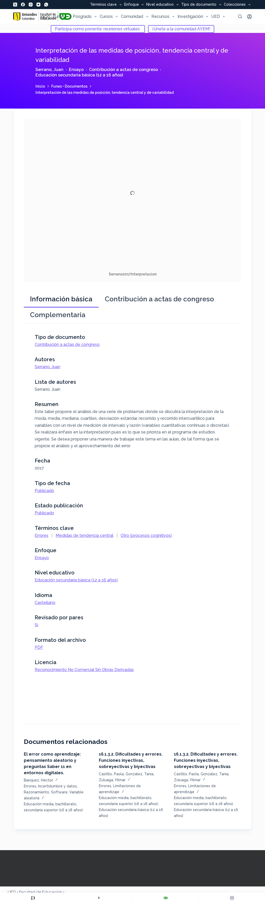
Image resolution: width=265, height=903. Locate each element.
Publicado (44, 490)
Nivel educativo (160, 4)
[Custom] (33, 897)
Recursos (160, 16)
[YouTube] (38, 4)
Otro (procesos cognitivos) (146, 535)
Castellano (45, 602)
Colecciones (235, 4)
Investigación (190, 16)
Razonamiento (36, 792)
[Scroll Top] (232, 897)
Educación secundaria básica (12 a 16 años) (79, 75)
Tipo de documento (198, 4)
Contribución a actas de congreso (123, 69)
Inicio (45, 16)
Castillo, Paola (111, 774)
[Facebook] (23, 4)
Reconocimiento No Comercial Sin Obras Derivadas (84, 669)
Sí (36, 624)
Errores (41, 535)
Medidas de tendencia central (84, 535)
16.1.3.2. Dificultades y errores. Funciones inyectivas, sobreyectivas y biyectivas (131, 760)
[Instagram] (31, 4)
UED (215, 16)
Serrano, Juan (49, 69)
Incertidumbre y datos (57, 786)
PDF (39, 647)
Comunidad (132, 16)
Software (59, 792)
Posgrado (82, 16)
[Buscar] (240, 16)
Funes (59, 16)
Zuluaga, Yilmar (112, 780)
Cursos (106, 16)
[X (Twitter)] (15, 4)
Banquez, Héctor (38, 780)
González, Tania (139, 774)
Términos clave (103, 4)
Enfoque (131, 4)
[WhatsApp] (46, 4)
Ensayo (76, 69)
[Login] (249, 16)
